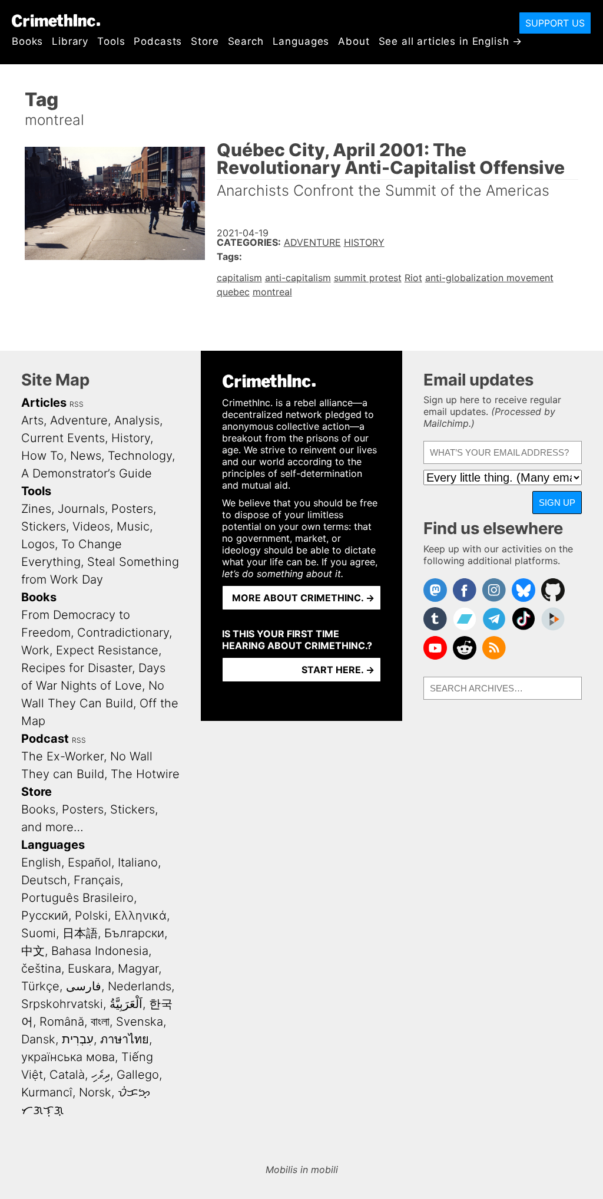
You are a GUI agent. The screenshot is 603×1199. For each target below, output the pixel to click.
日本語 (80, 933)
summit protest (368, 278)
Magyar (138, 968)
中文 (33, 951)
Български (134, 933)
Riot (413, 278)
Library (70, 41)
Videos (91, 526)
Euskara (89, 968)
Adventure (312, 242)
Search (246, 41)
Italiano (138, 862)
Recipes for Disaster (76, 668)
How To (42, 456)
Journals (81, 509)
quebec (233, 292)
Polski (91, 915)
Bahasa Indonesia (99, 951)
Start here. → (338, 670)
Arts (32, 420)
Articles (44, 403)
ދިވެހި (100, 1075)
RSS (76, 404)
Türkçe (40, 986)
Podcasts (158, 41)
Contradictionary (123, 632)
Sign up (557, 503)
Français (97, 880)
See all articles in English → (451, 41)
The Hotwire (145, 774)
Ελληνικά (140, 915)
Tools (111, 41)
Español (89, 862)
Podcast (45, 739)
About (353, 41)
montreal (272, 292)
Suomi (38, 933)
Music (133, 526)
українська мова (68, 1057)
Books (27, 41)
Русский (44, 915)
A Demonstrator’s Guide (86, 473)
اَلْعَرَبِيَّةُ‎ (126, 1004)
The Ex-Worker (62, 756)
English (41, 862)
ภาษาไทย (124, 1039)
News (85, 456)
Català (67, 1075)
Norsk (95, 1092)
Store (204, 41)
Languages (301, 41)
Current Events (63, 438)
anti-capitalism (298, 278)
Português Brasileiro (77, 898)
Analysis (137, 420)
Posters (132, 509)
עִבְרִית (78, 1039)
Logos (38, 544)
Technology (140, 456)
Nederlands (139, 986)
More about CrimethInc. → (303, 598)
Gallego (138, 1075)
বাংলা (100, 1021)
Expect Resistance (107, 650)
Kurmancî (46, 1092)
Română (61, 1021)
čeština (41, 968)
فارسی (83, 986)
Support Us (555, 23)
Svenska (139, 1021)
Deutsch (44, 880)
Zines (36, 509)
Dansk (38, 1039)
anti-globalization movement (489, 278)
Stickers (43, 526)
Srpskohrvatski (62, 1004)
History (364, 242)
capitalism (239, 278)
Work (35, 650)
